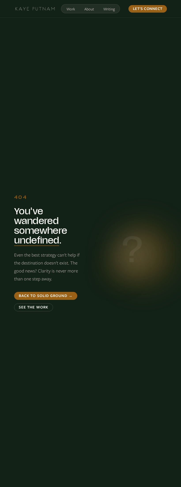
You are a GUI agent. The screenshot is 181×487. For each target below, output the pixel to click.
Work (70, 9)
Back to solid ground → (46, 295)
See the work (33, 307)
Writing (109, 9)
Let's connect (147, 8)
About (89, 9)
